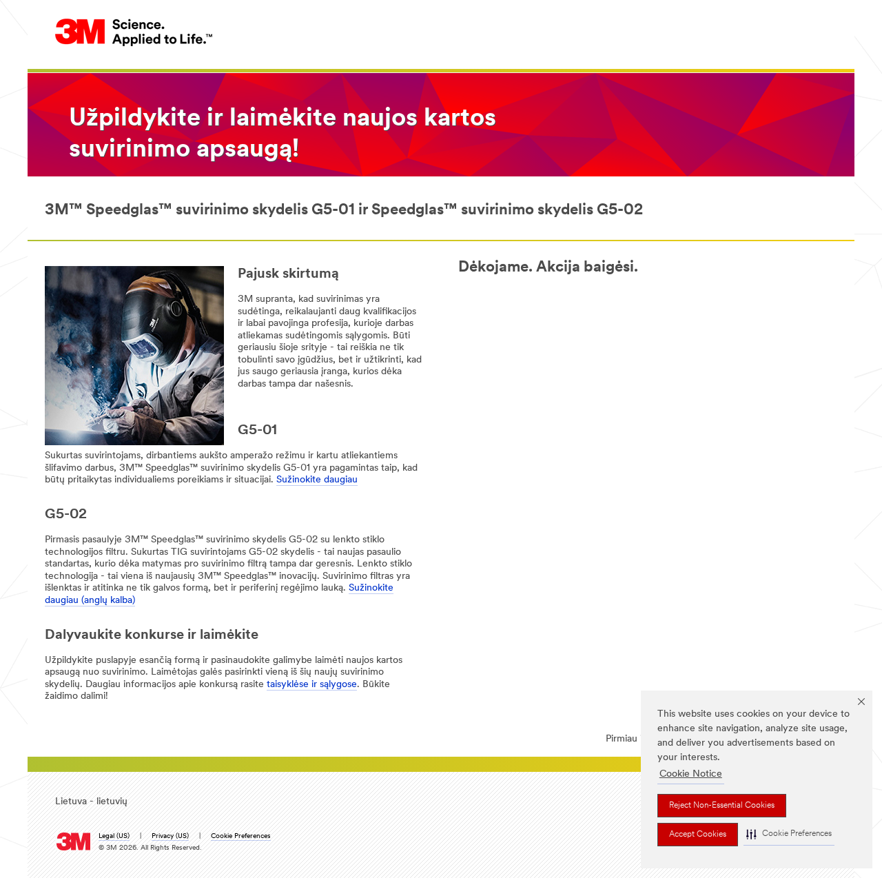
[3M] (73, 838)
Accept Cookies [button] (697, 834)
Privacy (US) (170, 836)
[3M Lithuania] (134, 32)
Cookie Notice (690, 774)
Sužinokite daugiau (317, 480)
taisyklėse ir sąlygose (312, 685)
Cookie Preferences (241, 836)
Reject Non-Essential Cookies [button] (722, 806)
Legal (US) (114, 836)
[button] (788, 834)
